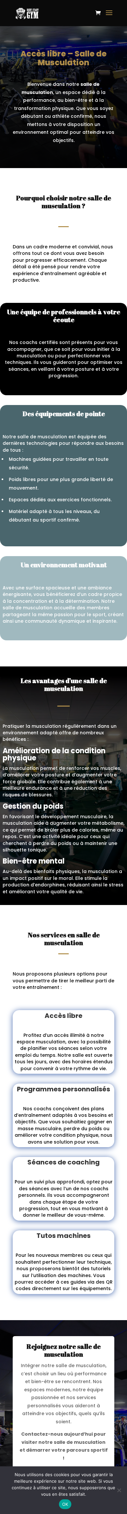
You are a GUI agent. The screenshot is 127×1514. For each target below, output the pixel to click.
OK (65, 1504)
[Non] (119, 1490)
